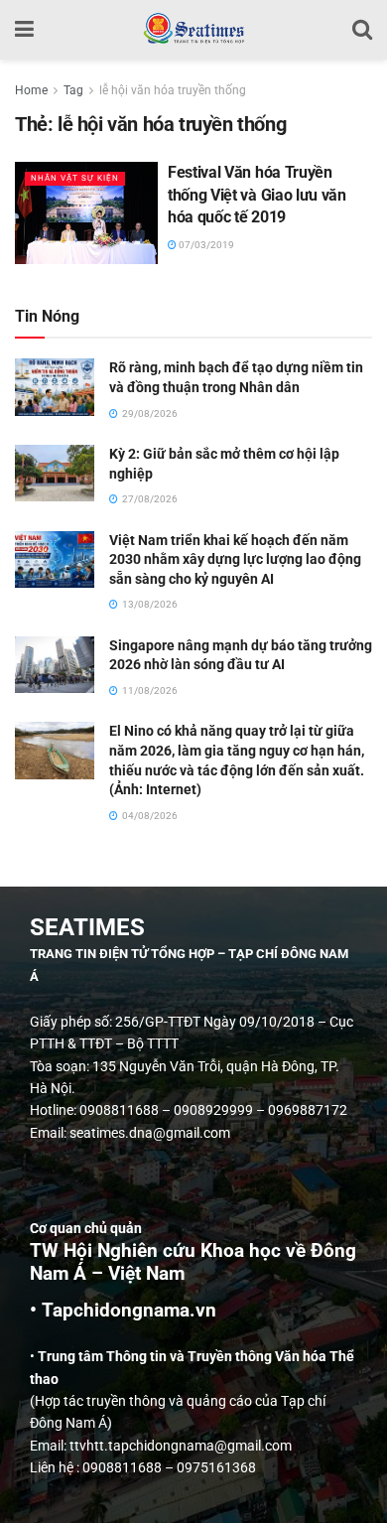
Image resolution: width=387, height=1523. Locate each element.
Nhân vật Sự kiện (75, 178)
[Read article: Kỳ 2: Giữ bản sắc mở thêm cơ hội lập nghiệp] (54, 473)
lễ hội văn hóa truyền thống (172, 90)
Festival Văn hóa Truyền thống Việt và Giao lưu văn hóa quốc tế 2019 (257, 194)
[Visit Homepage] (193, 30)
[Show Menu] (24, 30)
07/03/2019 (205, 244)
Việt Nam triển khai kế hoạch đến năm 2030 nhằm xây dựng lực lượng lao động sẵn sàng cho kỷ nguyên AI (235, 559)
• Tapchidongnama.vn (123, 1310)
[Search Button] (362, 30)
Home (31, 90)
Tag (73, 90)
